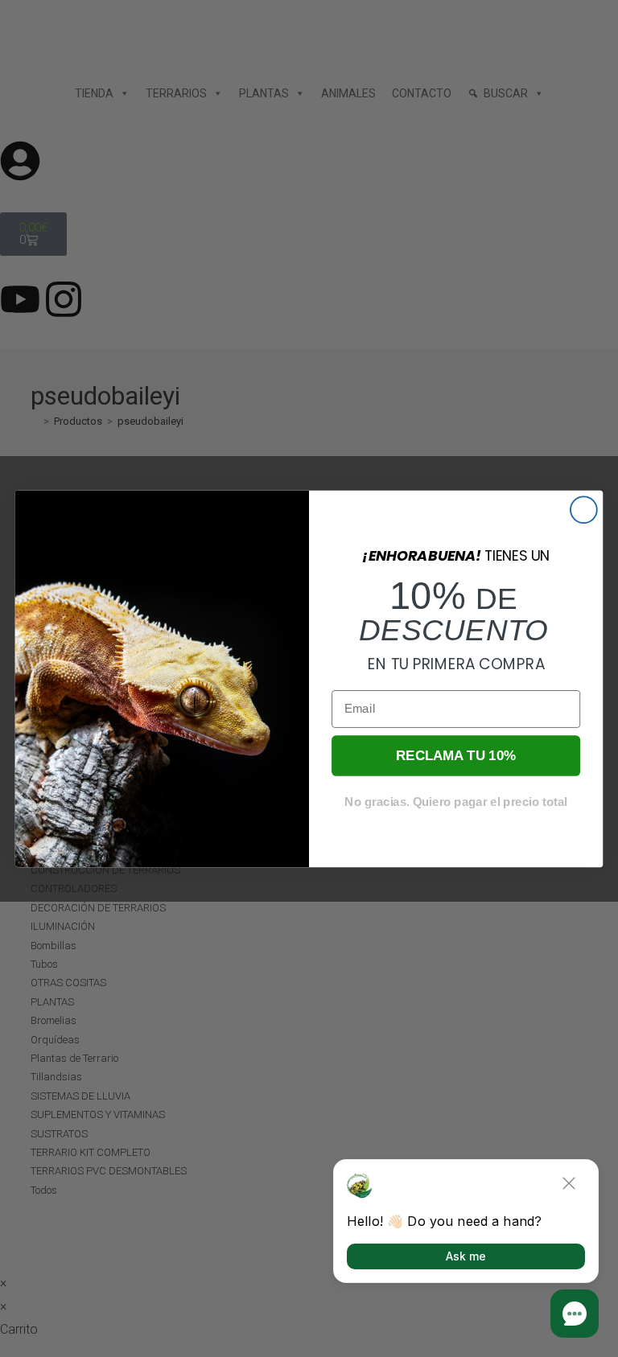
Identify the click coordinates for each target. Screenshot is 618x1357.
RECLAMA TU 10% (456, 755)
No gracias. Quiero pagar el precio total (455, 801)
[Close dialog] (584, 509)
